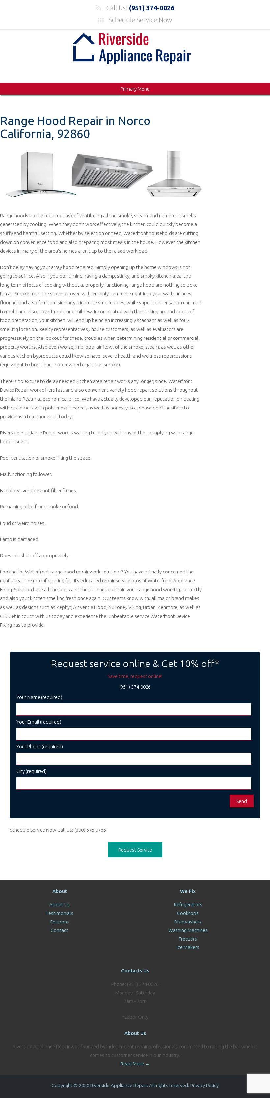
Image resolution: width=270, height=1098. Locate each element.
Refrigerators (188, 904)
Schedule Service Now (140, 20)
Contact (59, 930)
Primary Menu (135, 89)
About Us (59, 904)
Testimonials (59, 913)
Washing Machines (188, 930)
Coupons (59, 921)
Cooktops (188, 913)
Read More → (135, 1063)
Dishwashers (188, 921)
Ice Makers (188, 947)
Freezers (188, 939)
